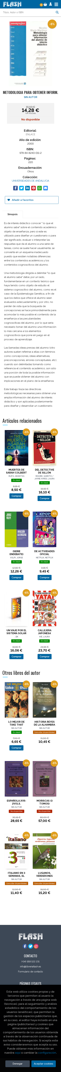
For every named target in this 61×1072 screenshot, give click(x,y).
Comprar (16, 496)
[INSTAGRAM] (36, 946)
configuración (47, 1052)
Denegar (17, 1063)
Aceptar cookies (43, 1063)
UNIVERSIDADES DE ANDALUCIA (30, 180)
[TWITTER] (30, 946)
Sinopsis (12, 214)
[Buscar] (57, 12)
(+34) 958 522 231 (30, 961)
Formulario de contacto (30, 971)
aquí (17, 1052)
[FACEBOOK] (25, 946)
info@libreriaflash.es (30, 966)
